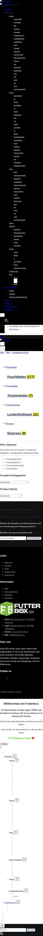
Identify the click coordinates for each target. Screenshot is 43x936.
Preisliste (9, 598)
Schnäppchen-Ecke (16, 891)
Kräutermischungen (21, 887)
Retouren (8, 595)
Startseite (8, 753)
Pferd (11, 833)
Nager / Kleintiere (15, 860)
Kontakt (8, 565)
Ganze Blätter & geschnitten (24, 882)
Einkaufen (8, 756)
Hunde (11, 760)
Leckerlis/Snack (15, 465)
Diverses (12, 469)
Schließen (4, 744)
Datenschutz (10, 572)
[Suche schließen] (2, 926)
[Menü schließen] (0, 747)
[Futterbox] (5, 5)
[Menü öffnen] (2, 348)
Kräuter (12, 879)
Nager (16, 899)
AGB (7, 569)
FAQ (6, 589)
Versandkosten (11, 592)
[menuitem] (9, 10)
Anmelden (8, 921)
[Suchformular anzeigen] (2, 315)
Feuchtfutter (14, 459)
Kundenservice (10, 902)
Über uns (8, 562)
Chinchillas (18, 875)
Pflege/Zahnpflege (20, 829)
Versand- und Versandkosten (19, 910)
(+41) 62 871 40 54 (20, 632)
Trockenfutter (14, 462)
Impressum (9, 575)
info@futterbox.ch (17, 635)
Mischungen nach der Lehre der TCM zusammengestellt (27, 795)
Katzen (11, 800)
